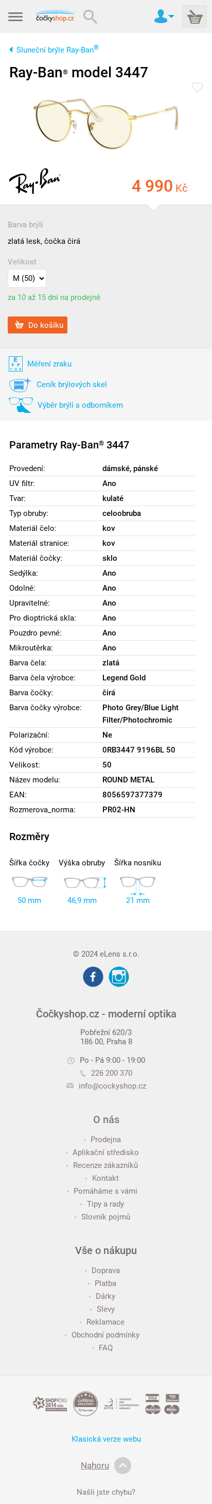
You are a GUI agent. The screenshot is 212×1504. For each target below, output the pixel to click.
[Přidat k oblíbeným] (197, 88)
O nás (106, 1119)
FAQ (106, 1347)
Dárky (105, 1296)
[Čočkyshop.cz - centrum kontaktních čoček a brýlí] (55, 16)
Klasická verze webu (106, 1439)
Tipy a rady (105, 1204)
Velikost (22, 261)
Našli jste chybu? (106, 1492)
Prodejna (106, 1139)
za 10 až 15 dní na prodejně (54, 297)
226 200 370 (111, 1073)
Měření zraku (49, 364)
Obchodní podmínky (105, 1335)
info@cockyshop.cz (112, 1086)
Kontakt (105, 1178)
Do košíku (44, 324)
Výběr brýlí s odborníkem (80, 405)
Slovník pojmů (105, 1217)
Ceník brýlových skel (72, 384)
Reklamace (105, 1322)
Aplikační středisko (106, 1152)
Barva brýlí (25, 224)
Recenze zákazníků (105, 1165)
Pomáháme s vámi (105, 1191)
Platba (105, 1283)
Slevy (106, 1309)
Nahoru (95, 1465)
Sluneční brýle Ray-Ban (57, 50)
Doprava (106, 1270)
